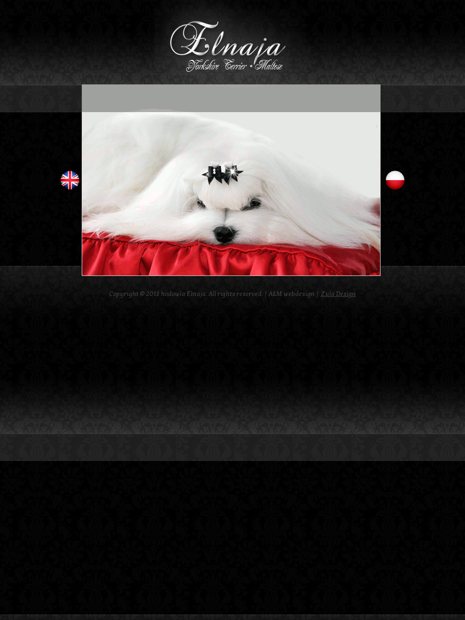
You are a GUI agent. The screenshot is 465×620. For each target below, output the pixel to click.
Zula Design (338, 294)
